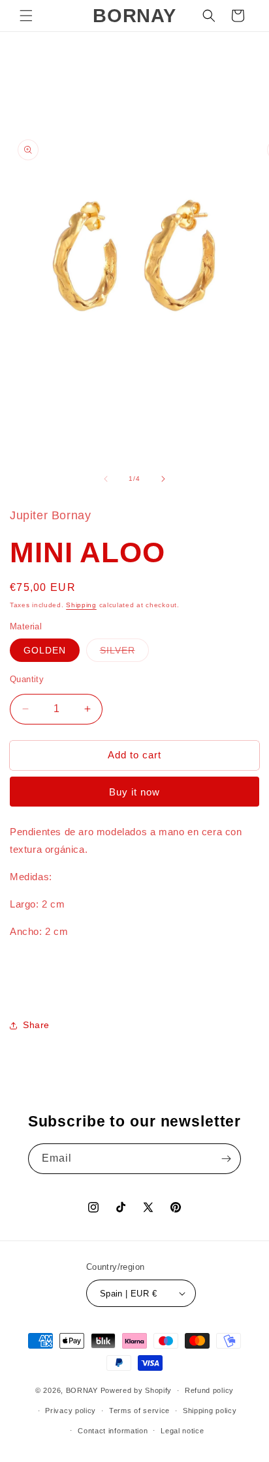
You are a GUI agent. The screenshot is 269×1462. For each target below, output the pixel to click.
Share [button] (36, 1025)
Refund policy (209, 1390)
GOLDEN (45, 650)
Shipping (81, 605)
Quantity (27, 679)
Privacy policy (70, 1410)
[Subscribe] (226, 1158)
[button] (26, 15)
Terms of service (139, 1410)
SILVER (124, 653)
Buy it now (134, 791)
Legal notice (182, 1431)
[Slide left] (105, 479)
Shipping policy (210, 1410)
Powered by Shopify (136, 1390)
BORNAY (82, 1390)
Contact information (113, 1431)
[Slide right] (163, 479)
